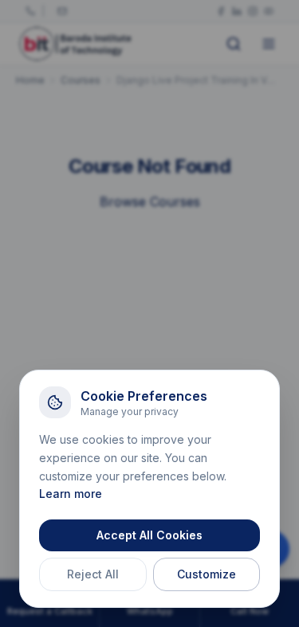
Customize (206, 574)
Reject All (93, 574)
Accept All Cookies (149, 535)
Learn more (70, 493)
